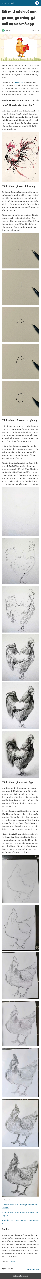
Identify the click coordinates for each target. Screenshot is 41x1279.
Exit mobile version (20, 1276)
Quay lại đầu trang (33, 1269)
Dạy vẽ (12, 1261)
